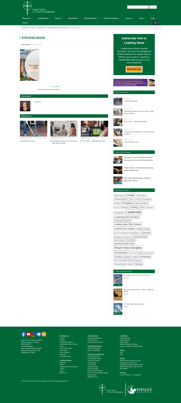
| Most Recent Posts (121, 92)
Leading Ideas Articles (66, 342)
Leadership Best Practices (126, 217)
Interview (150, 207)
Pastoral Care (127, 237)
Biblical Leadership (119, 195)
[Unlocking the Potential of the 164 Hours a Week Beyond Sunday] (64, 130)
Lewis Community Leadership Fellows (131, 346)
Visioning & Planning (127, 260)
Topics (62, 371)
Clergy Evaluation (93, 368)
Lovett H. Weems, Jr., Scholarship (130, 375)
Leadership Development (122, 221)
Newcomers (124, 233)
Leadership (133, 212)
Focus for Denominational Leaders (98, 373)
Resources (26, 18)
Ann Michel (26, 44)
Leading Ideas (42, 18)
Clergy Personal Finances (95, 342)
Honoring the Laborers (28, 141)
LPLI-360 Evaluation (94, 356)
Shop (153, 18)
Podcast (58, 18)
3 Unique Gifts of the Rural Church (48, 89)
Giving (142, 207)
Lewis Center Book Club (131, 142)
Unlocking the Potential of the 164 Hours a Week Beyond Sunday (139, 112)
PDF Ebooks (124, 368)
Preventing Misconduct (94, 358)
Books (62, 346)
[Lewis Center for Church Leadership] (39, 8)
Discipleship (147, 199)
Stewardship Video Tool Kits (128, 362)
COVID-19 (138, 199)
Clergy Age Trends (65, 356)
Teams (116, 260)
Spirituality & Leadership (122, 257)
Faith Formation (141, 203)
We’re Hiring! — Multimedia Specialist (93, 141)
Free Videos (63, 350)
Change (130, 195)
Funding (134, 207)
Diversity (117, 203)
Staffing (135, 257)
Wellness (130, 264)
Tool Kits (62, 338)
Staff (121, 352)
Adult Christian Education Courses (130, 360)
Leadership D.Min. (125, 338)
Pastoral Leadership (111, 18)
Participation (118, 237)
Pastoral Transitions (119, 240)
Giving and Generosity (94, 338)
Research (62, 354)
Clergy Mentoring (93, 366)
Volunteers (138, 260)
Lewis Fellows (92, 364)
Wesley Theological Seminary (30, 342)
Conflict (131, 199)
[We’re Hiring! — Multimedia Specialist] (94, 130)
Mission (116, 233)
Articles (62, 364)
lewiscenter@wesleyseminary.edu (31, 348)
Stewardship (72, 18)
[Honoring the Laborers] (33, 130)
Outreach (146, 233)
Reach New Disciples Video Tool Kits (131, 366)
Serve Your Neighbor (137, 253)
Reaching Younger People (124, 243)
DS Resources (92, 375)
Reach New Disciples (128, 247)
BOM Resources (93, 377)
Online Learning (64, 352)
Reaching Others (90, 18)
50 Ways (62, 340)
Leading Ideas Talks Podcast (127, 224)
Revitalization (121, 252)
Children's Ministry (141, 195)
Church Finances (93, 340)
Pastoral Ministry (140, 237)
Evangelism (127, 203)
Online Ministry (134, 233)
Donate (25, 23)
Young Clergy (92, 362)
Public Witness (131, 240)
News (121, 354)
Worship (138, 264)
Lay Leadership (119, 212)
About (141, 18)
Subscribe (63, 362)
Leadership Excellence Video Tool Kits (131, 364)
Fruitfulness (124, 207)
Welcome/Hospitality (120, 264)
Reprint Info (63, 373)
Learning (128, 18)
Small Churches (149, 253)
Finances (116, 207)
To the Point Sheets (66, 348)
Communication (120, 199)
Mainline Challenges (144, 229)
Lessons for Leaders (124, 228)
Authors (62, 368)
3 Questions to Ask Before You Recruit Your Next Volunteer (139, 133)
